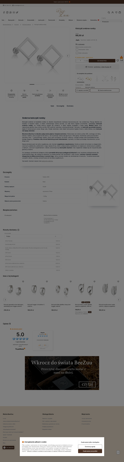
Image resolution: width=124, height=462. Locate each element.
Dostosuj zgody (90, 446)
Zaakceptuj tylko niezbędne (90, 442)
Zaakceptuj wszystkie (90, 451)
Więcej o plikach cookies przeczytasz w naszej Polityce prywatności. (49, 451)
